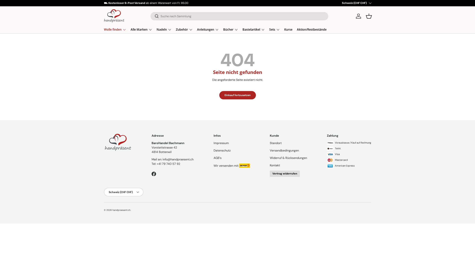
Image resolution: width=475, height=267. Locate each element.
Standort (276, 143)
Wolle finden (113, 29)
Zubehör (182, 29)
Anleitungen (205, 29)
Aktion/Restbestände (312, 29)
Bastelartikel (251, 29)
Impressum (221, 143)
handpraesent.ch (121, 210)
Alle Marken (139, 29)
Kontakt (275, 165)
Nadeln (162, 29)
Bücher (228, 29)
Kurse (288, 29)
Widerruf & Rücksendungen (288, 158)
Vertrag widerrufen (284, 173)
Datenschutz (222, 150)
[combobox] (239, 16)
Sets (272, 29)
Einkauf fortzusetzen (238, 95)
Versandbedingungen (284, 150)
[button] (369, 16)
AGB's (218, 158)
